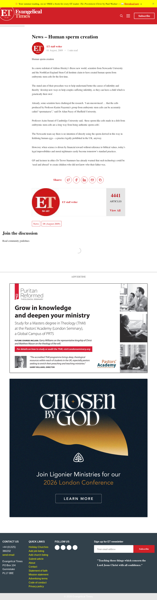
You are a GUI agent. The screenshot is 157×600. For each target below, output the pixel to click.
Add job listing (36, 551)
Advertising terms (38, 578)
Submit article (36, 559)
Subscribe (144, 16)
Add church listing (38, 555)
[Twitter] (63, 547)
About (32, 563)
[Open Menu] (128, 16)
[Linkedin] (75, 547)
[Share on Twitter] (68, 180)
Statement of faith (38, 570)
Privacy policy (36, 586)
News (36, 223)
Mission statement (38, 574)
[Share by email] (92, 180)
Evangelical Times (83, 596)
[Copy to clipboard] (100, 180)
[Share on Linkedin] (84, 180)
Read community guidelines (15, 240)
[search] (121, 15)
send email (8, 555)
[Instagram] (69, 547)
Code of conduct (37, 582)
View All (115, 210)
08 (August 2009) (51, 223)
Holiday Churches (38, 547)
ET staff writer (54, 46)
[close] (153, 3)
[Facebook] (57, 547)
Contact (33, 566)
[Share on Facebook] (76, 180)
